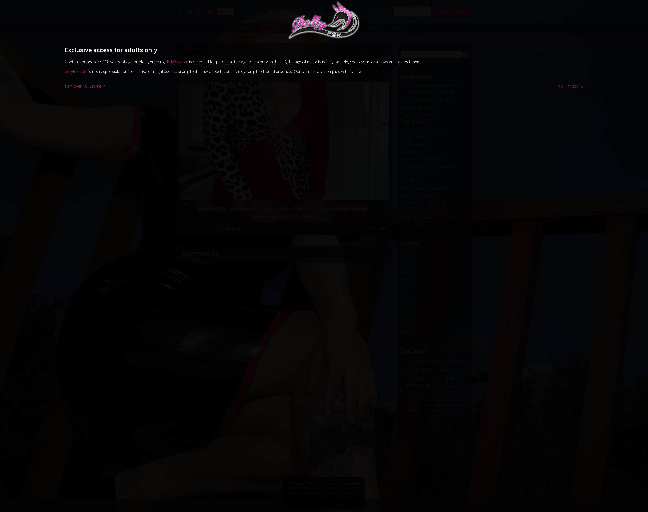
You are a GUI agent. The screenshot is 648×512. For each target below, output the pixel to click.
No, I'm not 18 (570, 86)
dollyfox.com (177, 62)
